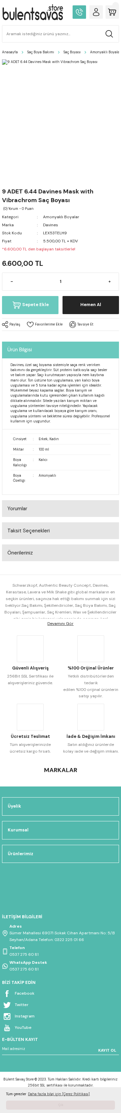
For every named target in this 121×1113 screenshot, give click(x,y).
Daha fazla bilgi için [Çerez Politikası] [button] (59, 1094)
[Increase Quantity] (109, 281)
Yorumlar (17, 508)
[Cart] (112, 12)
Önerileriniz (20, 552)
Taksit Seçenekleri (28, 530)
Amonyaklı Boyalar (61, 217)
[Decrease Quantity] (11, 281)
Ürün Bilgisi (19, 349)
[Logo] (32, 12)
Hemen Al (90, 304)
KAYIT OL (107, 1050)
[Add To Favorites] (45, 324)
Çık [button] (60, 1105)
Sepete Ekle (35, 304)
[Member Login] (96, 12)
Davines (50, 225)
